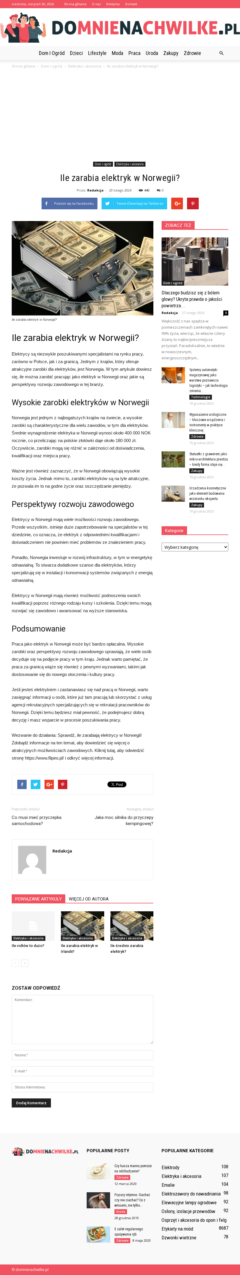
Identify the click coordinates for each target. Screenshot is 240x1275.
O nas (96, 4)
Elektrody (170, 1167)
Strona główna (75, 4)
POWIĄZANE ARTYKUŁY (38, 899)
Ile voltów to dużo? (28, 945)
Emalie (168, 1185)
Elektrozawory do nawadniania (191, 1194)
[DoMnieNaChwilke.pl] (120, 28)
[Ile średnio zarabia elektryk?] (131, 926)
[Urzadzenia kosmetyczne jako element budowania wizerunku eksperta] (173, 494)
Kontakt (131, 4)
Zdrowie (192, 53)
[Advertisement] (120, 116)
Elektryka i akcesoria (130, 164)
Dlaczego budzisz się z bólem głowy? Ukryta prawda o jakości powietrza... (192, 299)
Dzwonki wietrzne (179, 1238)
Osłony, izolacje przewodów (188, 1211)
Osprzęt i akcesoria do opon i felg (194, 1220)
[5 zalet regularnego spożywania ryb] (98, 1234)
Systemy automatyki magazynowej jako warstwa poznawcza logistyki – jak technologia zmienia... (208, 380)
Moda (117, 53)
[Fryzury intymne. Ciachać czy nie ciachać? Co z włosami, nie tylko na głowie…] (98, 1200)
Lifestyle (97, 53)
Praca (134, 53)
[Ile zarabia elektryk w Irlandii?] (82, 926)
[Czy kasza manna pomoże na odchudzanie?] (98, 1171)
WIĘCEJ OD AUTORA (89, 899)
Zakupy (171, 53)
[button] (221, 53)
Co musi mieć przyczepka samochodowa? (36, 820)
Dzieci (76, 53)
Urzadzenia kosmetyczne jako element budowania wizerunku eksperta (207, 493)
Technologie (200, 397)
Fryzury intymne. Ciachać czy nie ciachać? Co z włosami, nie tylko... (132, 1200)
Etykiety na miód (177, 1229)
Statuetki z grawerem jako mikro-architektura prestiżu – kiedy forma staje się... (208, 459)
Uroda (152, 53)
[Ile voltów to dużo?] (33, 926)
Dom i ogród (52, 53)
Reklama (113, 4)
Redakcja (95, 190)
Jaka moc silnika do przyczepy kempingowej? (124, 820)
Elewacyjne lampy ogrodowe (189, 1202)
